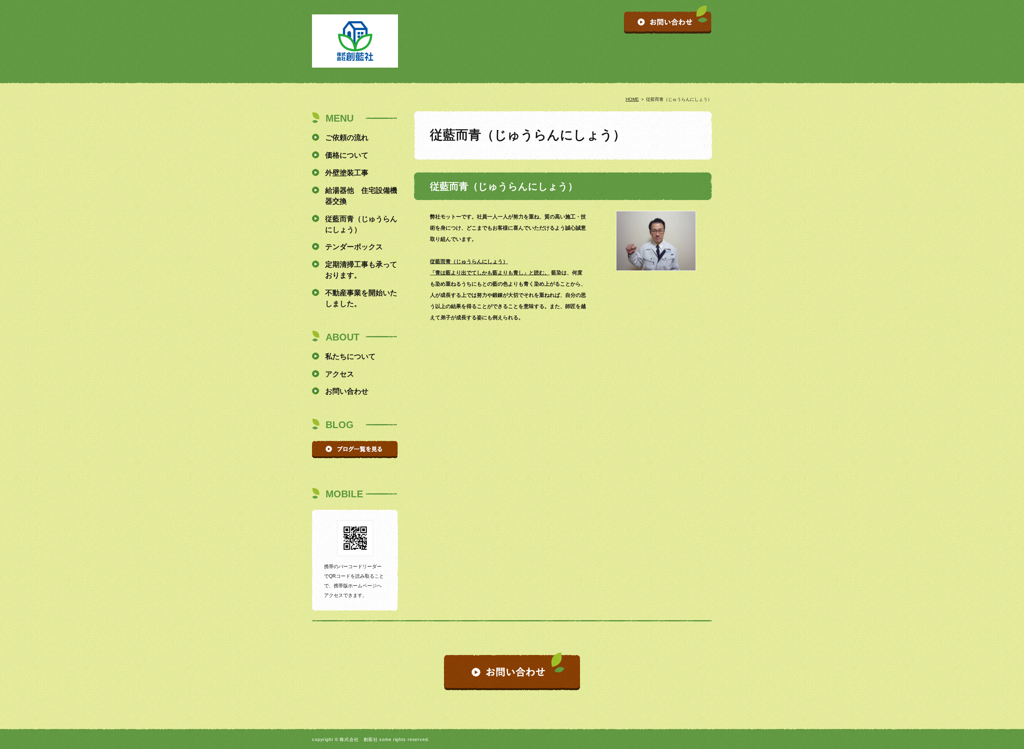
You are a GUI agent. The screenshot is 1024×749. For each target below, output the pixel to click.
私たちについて (350, 356)
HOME (632, 99)
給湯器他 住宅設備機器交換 (361, 195)
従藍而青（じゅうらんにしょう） (361, 224)
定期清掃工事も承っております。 (361, 269)
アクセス (339, 374)
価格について (346, 155)
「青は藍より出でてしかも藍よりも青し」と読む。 (490, 273)
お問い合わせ (346, 391)
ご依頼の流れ (346, 138)
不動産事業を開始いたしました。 (361, 298)
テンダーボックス (354, 247)
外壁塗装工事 (346, 173)
